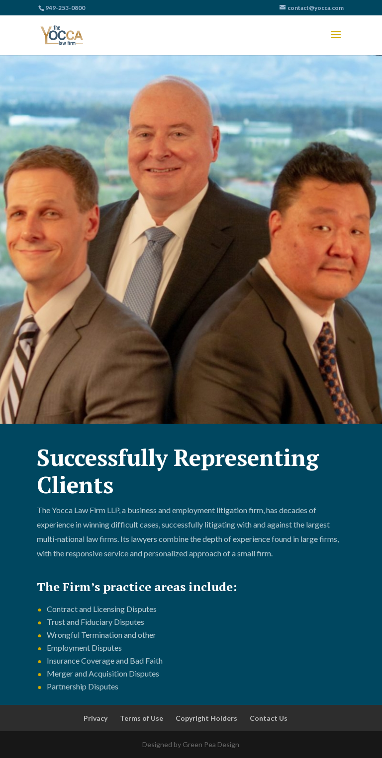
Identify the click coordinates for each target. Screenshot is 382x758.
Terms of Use (141, 718)
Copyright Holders (206, 718)
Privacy (95, 718)
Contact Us (268, 718)
